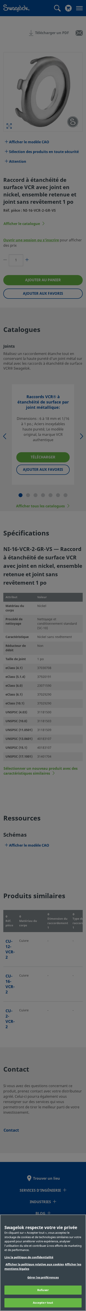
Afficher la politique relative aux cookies (35, 1264)
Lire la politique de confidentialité (28, 1257)
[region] (43, 1262)
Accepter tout (43, 1303)
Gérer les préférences (43, 1277)
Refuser (43, 1290)
